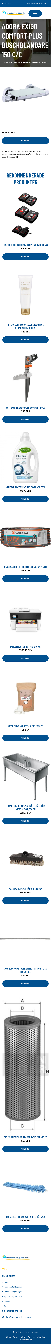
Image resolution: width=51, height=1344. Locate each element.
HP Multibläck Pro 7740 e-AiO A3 (25, 646)
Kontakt (16, 1337)
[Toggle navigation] (46, 13)
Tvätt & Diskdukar (31, 122)
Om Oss (7, 1301)
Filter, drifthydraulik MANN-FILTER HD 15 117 (25, 1137)
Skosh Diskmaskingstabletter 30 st (25, 726)
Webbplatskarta (25, 1339)
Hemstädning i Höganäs (13, 1291)
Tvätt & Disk (18, 122)
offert (35, 13)
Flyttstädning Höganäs (13, 1296)
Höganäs (8, 4)
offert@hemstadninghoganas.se (37, 4)
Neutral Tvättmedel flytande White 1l (25, 487)
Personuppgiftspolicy (36, 1337)
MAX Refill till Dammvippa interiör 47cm (25, 1216)
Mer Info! (25, 140)
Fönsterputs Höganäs (13, 1287)
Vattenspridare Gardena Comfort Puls (25, 407)
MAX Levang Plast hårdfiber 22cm (25, 888)
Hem (6, 1282)
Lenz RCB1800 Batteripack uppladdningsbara (25, 244)
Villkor (23, 1337)
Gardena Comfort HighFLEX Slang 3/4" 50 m (25, 566)
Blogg (6, 1306)
